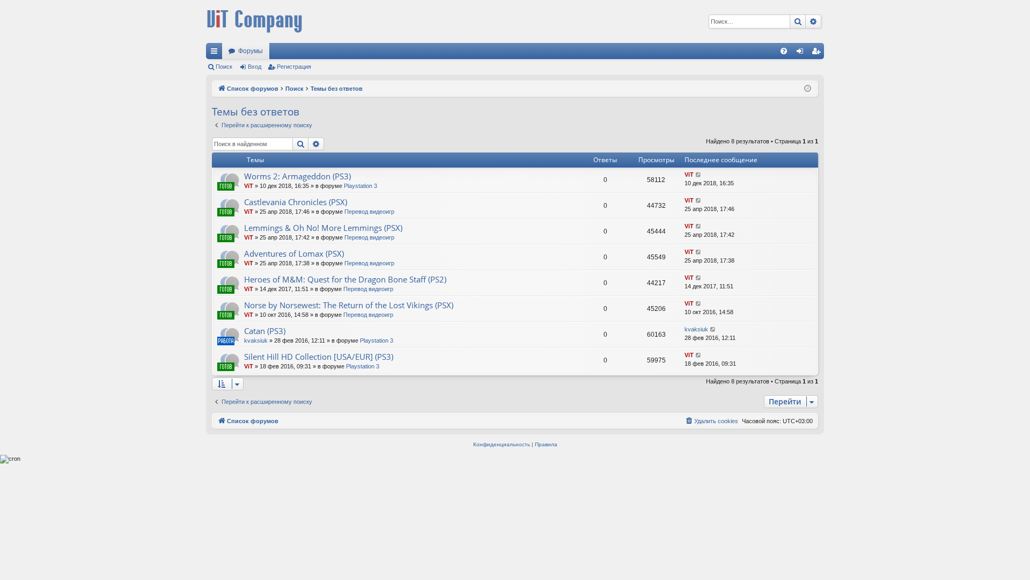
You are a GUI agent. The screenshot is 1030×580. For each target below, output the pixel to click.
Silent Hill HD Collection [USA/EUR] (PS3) (318, 356)
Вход (254, 66)
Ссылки (216, 53)
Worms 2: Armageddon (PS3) (297, 176)
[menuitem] (784, 51)
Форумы (250, 51)
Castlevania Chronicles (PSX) (295, 202)
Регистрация (294, 66)
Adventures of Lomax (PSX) (294, 253)
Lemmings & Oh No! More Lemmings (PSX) (323, 227)
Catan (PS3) (264, 330)
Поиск (224, 66)
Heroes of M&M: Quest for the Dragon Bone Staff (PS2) (345, 279)
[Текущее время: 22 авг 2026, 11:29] (807, 89)
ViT (248, 186)
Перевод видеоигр (369, 211)
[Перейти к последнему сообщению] (698, 175)
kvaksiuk (256, 340)
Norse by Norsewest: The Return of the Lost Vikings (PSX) (348, 305)
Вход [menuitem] (802, 53)
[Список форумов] (254, 21)
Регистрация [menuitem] (818, 53)
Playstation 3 (360, 186)
